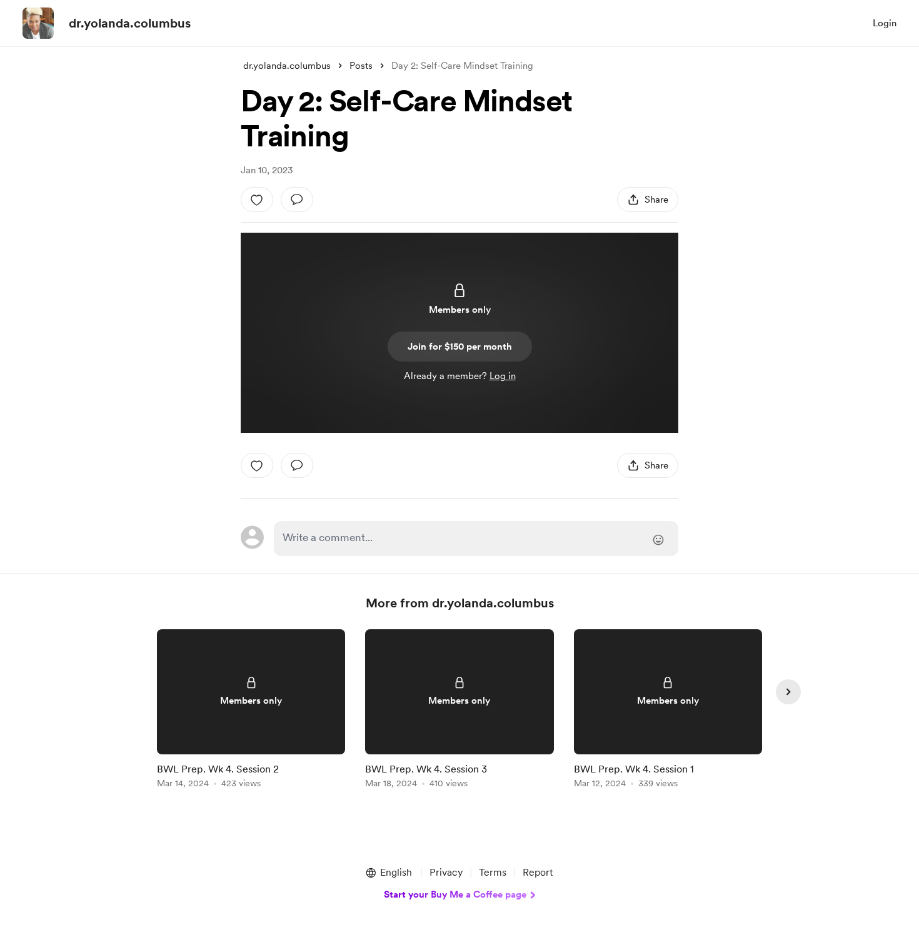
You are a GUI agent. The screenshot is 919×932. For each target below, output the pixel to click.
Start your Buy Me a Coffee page (455, 894)
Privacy (446, 872)
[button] (388, 872)
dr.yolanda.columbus (130, 23)
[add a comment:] (297, 199)
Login (884, 23)
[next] (788, 691)
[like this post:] (257, 199)
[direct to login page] (476, 538)
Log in (503, 376)
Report (538, 872)
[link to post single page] (251, 711)
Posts (361, 65)
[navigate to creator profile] (38, 23)
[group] (251, 711)
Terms (492, 872)
